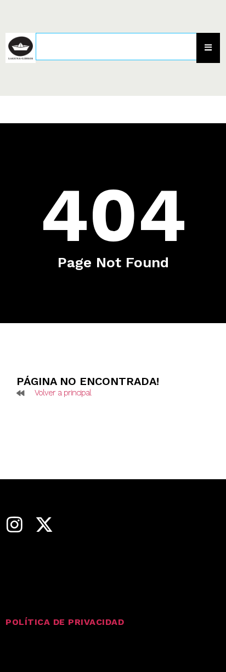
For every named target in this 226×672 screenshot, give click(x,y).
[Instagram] (14, 524)
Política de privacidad (64, 622)
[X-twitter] (43, 524)
